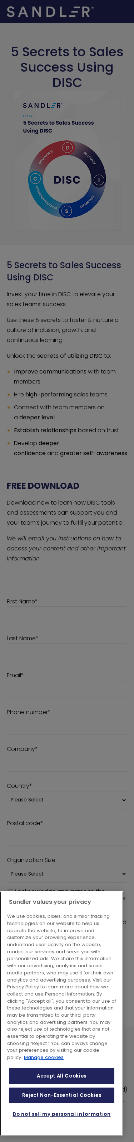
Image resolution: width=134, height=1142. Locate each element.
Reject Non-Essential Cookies (61, 1095)
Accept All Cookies (61, 1076)
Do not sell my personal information (62, 1114)
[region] (61, 1013)
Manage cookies (44, 1057)
